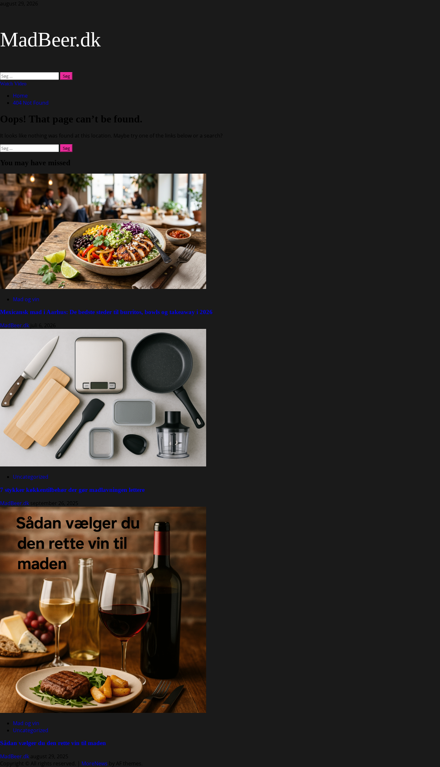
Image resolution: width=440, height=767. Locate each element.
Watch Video (13, 83)
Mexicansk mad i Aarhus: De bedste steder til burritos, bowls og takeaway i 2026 (106, 312)
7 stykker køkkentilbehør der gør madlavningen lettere (72, 489)
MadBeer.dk (50, 39)
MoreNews (94, 763)
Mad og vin (26, 299)
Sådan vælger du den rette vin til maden (53, 743)
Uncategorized (30, 476)
